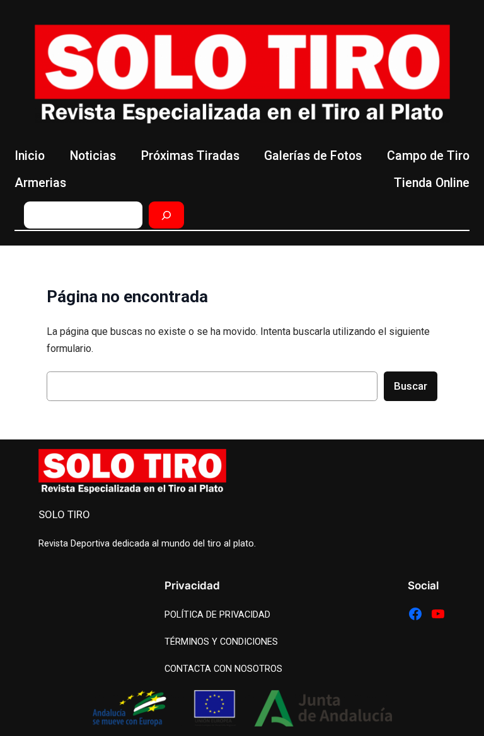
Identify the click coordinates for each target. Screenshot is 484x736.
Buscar (410, 386)
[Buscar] (166, 215)
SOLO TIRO (64, 514)
